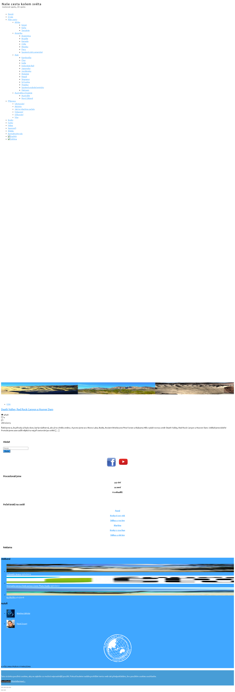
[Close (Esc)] (2, 687)
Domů (10, 14)
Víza (16, 117)
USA (8, 404)
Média (11, 131)
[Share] (5, 687)
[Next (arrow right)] (5, 690)
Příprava (12, 101)
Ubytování (19, 104)
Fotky (10, 123)
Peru (23, 49)
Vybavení (19, 112)
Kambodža (26, 58)
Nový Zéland (27, 98)
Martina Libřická (23, 614)
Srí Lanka (25, 82)
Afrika (17, 22)
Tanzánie (25, 30)
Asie (16, 55)
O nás (10, 17)
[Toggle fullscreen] (7, 687)
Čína (23, 60)
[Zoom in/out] (10, 687)
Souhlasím (6, 681)
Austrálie (25, 96)
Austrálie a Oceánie (23, 93)
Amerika (18, 33)
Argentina (26, 36)
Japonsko (25, 68)
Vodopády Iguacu (14, 574)
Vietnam (25, 90)
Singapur (25, 79)
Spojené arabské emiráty (32, 87)
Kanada (24, 41)
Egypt (24, 25)
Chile (23, 44)
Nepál (24, 77)
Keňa (23, 28)
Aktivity (18, 107)
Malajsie (25, 74)
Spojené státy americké (32, 52)
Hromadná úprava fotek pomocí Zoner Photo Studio (28, 586)
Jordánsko (26, 71)
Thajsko (25, 85)
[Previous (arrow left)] (2, 690)
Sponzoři (12, 128)
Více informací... (18, 681)
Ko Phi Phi (11, 598)
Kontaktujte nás (15, 134)
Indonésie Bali (27, 66)
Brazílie (24, 39)
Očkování (19, 115)
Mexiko (24, 47)
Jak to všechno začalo (25, 109)
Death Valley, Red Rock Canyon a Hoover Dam (27, 409)
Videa (10, 126)
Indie (23, 63)
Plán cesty (12, 20)
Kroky (10, 120)
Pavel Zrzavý (22, 624)
